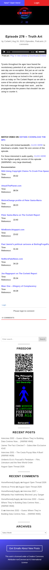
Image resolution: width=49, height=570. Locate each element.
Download (33, 56)
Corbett (7, 41)
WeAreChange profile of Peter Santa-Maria (21, 200)
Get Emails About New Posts (24, 548)
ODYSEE (23, 137)
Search (42, 339)
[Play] (4, 52)
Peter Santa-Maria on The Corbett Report (20, 215)
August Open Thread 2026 (12, 466)
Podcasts (39, 41)
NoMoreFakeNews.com (12, 259)
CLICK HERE (37, 145)
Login (36, 3)
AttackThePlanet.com (11, 186)
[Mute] (37, 52)
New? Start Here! (12, 3)
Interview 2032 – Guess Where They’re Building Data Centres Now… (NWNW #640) (22, 502)
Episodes (30, 41)
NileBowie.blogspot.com (12, 230)
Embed (43, 56)
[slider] (42, 51)
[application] (24, 51)
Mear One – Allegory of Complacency (18, 286)
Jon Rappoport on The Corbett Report (19, 273)
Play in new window (19, 56)
